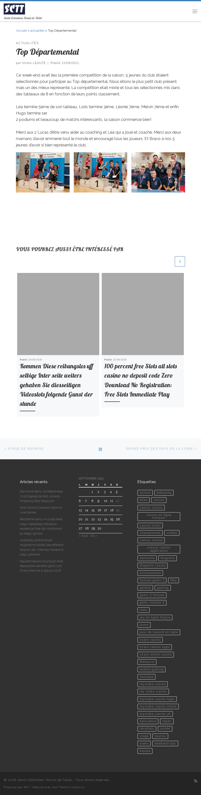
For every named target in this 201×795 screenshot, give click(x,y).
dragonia (168, 558)
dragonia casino (153, 565)
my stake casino (153, 691)
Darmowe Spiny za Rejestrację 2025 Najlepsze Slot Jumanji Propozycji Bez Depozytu (41, 496)
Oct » (93, 536)
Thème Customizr (71, 787)
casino (158, 500)
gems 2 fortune (152, 595)
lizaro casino (150, 639)
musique (146, 677)
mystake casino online (158, 706)
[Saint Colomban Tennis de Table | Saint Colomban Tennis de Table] (14, 8)
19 (117, 510)
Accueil (21, 30)
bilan (144, 500)
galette (145, 588)
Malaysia (147, 662)
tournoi (160, 736)
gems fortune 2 (152, 602)
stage (144, 736)
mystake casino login (157, 699)
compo (171, 533)
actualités (37, 30)
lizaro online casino (156, 654)
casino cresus (151, 507)
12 (117, 501)
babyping (164, 492)
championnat (150, 533)
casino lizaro (150, 525)
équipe (145, 751)
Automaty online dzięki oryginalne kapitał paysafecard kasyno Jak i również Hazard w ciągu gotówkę (41, 547)
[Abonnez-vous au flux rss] (195, 781)
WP (26, 787)
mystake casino (153, 684)
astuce (145, 492)
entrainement (150, 573)
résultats (147, 728)
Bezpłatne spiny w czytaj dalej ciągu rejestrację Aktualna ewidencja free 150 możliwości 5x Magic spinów (41, 526)
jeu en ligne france (155, 617)
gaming (163, 588)
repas (166, 721)
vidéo (144, 743)
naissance (148, 721)
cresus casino (151, 540)
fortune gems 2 (152, 580)
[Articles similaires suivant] (180, 261)
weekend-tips (165, 743)
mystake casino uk (155, 714)
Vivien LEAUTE (34, 62)
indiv (144, 610)
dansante (147, 558)
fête (173, 580)
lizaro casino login (155, 647)
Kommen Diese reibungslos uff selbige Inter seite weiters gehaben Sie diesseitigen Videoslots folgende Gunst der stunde (56, 384)
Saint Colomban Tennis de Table (45, 780)
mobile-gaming (151, 669)
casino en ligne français (158, 516)
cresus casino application (158, 549)
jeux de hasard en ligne (159, 632)
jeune (144, 625)
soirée (165, 728)
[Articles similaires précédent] (168, 261)
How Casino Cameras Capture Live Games (41, 510)
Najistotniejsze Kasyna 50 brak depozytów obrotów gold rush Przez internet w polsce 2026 (41, 566)
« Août (83, 536)
